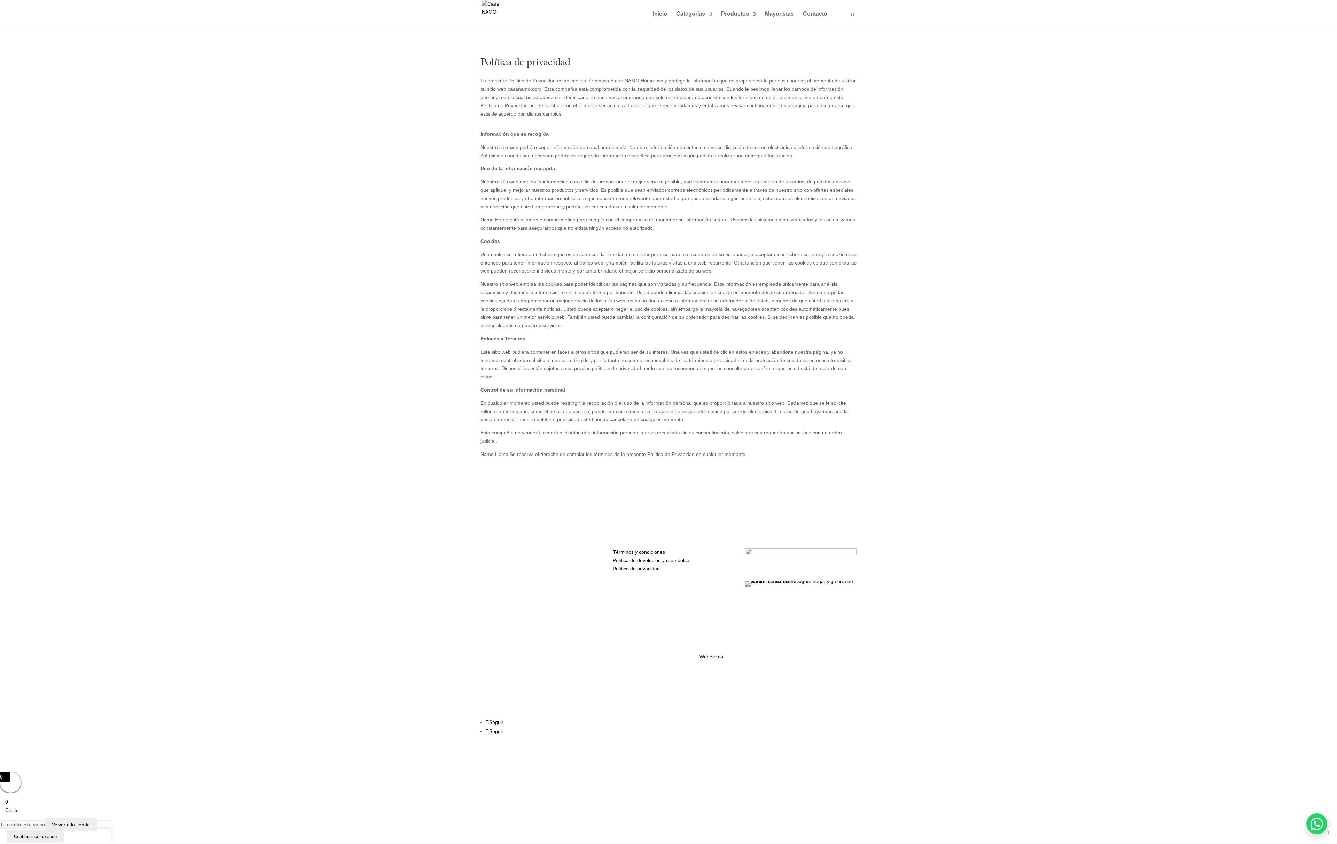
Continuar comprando (35, 836)
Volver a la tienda (71, 824)
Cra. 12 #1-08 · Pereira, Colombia (540, 573)
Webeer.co (711, 657)
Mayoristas (779, 14)
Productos (735, 14)
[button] (1316, 823)
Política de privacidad (636, 568)
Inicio (660, 14)
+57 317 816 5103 (520, 551)
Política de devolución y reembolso (651, 560)
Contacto (815, 14)
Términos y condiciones (639, 552)
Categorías (690, 14)
